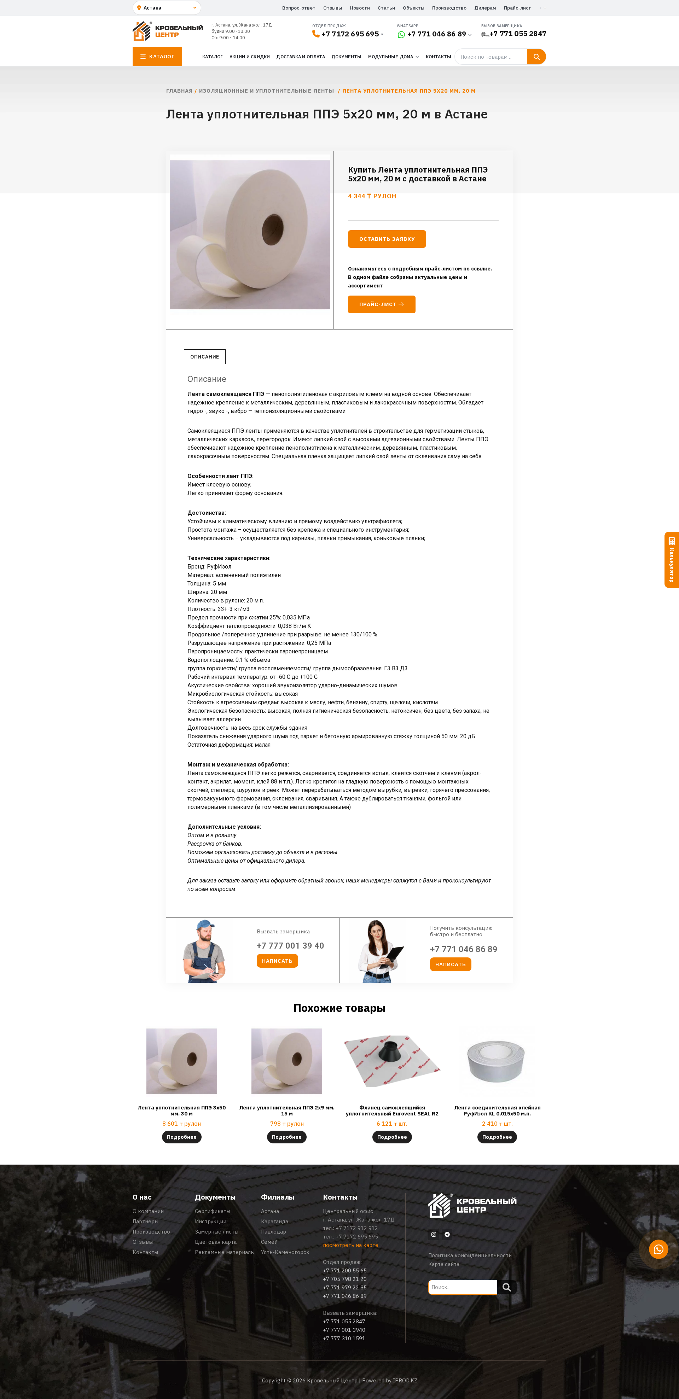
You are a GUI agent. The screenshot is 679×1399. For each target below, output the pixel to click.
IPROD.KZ (405, 1380)
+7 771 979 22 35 (345, 1287)
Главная (179, 90)
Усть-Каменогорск (285, 1252)
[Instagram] (433, 1234)
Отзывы (332, 8)
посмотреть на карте (350, 1245)
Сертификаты (212, 1211)
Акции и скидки (250, 56)
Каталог (212, 56)
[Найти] (536, 56)
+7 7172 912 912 (357, 1228)
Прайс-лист (517, 8)
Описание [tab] (204, 357)
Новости (360, 8)
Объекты (413, 8)
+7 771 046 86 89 (436, 34)
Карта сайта (443, 1264)
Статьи (386, 8)
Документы (346, 56)
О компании (148, 1211)
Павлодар (273, 1231)
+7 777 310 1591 (344, 1338)
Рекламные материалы (225, 1252)
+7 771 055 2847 (517, 33)
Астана (270, 1211)
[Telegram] (447, 1234)
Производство (449, 8)
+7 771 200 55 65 (345, 1270)
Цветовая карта (216, 1241)
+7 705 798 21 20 (345, 1279)
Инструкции (210, 1221)
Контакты (439, 56)
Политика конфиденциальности (470, 1255)
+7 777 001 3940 (344, 1330)
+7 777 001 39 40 (290, 946)
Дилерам (485, 8)
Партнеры (145, 1221)
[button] (277, 961)
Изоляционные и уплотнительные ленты (267, 90)
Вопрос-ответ (298, 8)
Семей (269, 1241)
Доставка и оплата (300, 56)
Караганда (274, 1221)
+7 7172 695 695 (350, 34)
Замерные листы (216, 1231)
